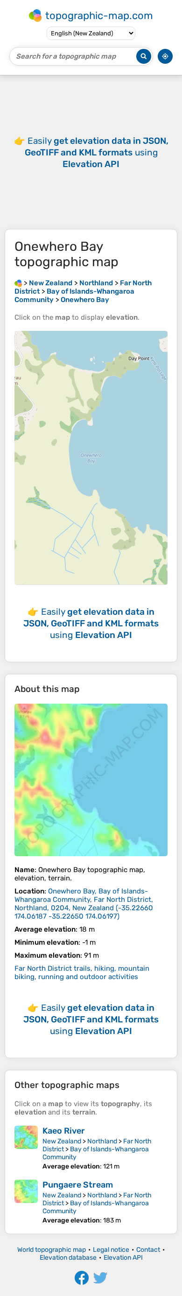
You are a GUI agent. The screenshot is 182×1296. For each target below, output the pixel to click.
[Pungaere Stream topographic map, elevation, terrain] (26, 1202)
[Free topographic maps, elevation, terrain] (18, 283)
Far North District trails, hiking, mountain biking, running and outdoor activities (81, 972)
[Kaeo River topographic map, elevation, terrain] (26, 1148)
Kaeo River (63, 1131)
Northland (102, 1141)
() (83, 903)
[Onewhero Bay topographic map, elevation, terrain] (91, 780)
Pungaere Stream (77, 1185)
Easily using (96, 152)
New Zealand (61, 1141)
